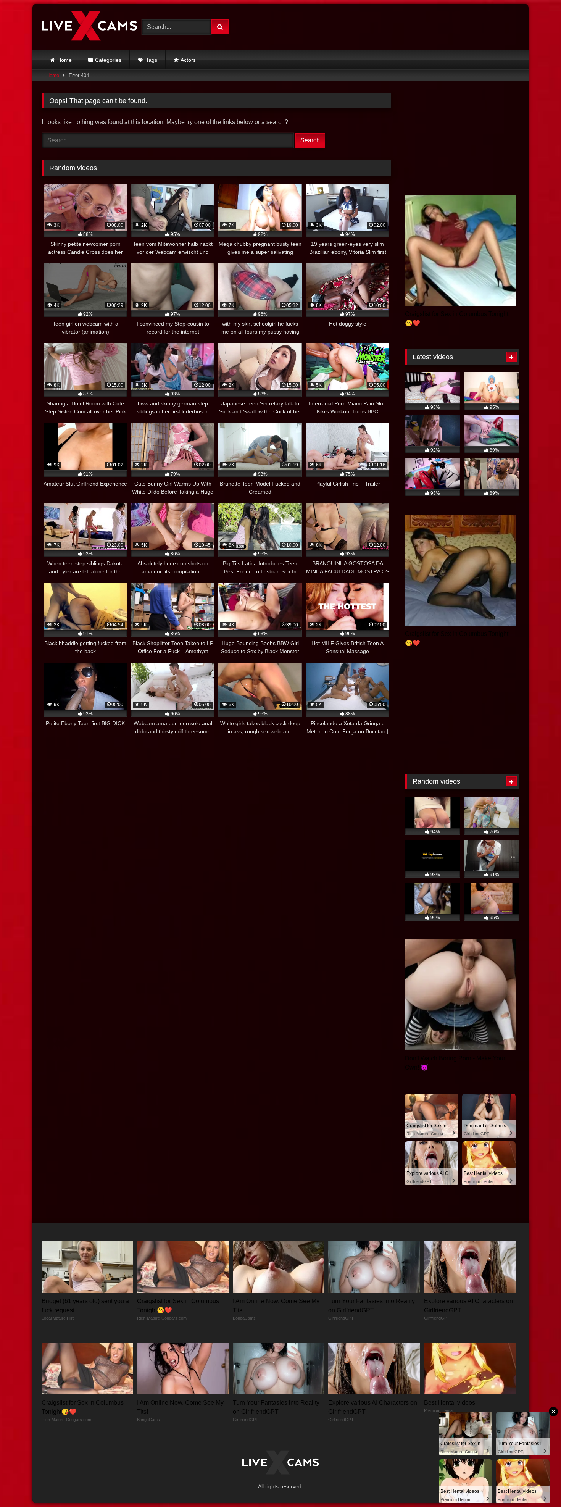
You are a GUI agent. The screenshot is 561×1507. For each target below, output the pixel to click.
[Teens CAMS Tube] (89, 27)
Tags (151, 60)
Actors (188, 60)
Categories (108, 60)
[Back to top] (537, 1484)
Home (64, 60)
